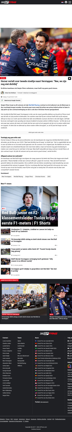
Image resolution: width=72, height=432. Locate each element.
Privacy (8, 419)
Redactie (2, 419)
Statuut (28, 419)
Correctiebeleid (4, 421)
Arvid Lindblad (6, 383)
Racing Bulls (21, 360)
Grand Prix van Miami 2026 (44, 351)
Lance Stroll (6, 380)
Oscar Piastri (6, 348)
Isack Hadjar (6, 355)
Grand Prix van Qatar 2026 (44, 395)
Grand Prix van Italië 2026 (44, 373)
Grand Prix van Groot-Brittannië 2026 (47, 363)
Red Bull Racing (34, 105)
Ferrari (19, 351)
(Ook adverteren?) (44, 402)
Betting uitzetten (41, 419)
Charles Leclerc (7, 343)
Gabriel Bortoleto (7, 388)
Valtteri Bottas (7, 393)
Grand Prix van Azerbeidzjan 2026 (46, 378)
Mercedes (20, 358)
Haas (19, 353)
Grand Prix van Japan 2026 (44, 346)
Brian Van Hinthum (10, 93)
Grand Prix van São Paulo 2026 (45, 390)
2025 (49, 176)
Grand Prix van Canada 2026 (45, 353)
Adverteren (22, 419)
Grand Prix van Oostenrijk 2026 (45, 360)
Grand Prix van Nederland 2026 (45, 370)
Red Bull (3, 78)
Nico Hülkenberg (7, 390)
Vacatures (33, 419)
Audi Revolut (21, 346)
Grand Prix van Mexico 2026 (45, 388)
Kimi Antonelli (6, 368)
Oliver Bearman (7, 373)
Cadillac (20, 348)
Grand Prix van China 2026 (44, 343)
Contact (16, 419)
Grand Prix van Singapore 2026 (45, 383)
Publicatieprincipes (60, 419)
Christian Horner (40, 176)
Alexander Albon (7, 363)
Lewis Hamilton (7, 341)
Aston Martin (21, 343)
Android (49, 419)
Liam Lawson (6, 358)
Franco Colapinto (7, 351)
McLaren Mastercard (23, 355)
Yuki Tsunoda (6, 385)
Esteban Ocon (6, 375)
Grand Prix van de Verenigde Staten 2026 (48, 385)
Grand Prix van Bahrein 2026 (45, 380)
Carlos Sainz (6, 365)
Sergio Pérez (29, 176)
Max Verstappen (6, 176)
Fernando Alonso (7, 378)
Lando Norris (6, 346)
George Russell (7, 370)
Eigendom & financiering (15, 421)
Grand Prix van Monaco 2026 (45, 355)
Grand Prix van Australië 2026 (45, 341)
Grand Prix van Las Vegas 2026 (46, 393)
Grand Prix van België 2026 (44, 365)
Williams (20, 365)
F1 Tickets (26, 421)
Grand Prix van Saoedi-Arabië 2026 (46, 348)
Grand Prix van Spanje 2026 (45, 375)
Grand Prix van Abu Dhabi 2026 (45, 398)
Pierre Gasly (6, 353)
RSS (12, 419)
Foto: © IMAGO (4, 75)
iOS (53, 419)
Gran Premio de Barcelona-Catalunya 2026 (49, 358)
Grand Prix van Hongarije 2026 (45, 368)
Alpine (19, 341)
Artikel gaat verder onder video (36, 132)
